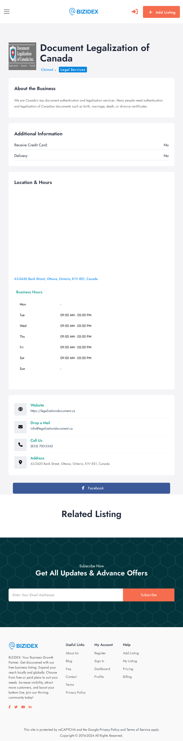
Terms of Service (138, 729)
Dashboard (102, 668)
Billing (127, 676)
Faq (68, 668)
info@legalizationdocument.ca (51, 428)
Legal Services (73, 69)
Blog (69, 661)
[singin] (135, 11)
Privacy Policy (76, 692)
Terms (70, 684)
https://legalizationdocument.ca (52, 410)
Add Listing (166, 12)
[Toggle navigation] (6, 11)
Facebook (95, 488)
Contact (71, 676)
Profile (99, 676)
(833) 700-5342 (41, 446)
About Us (72, 653)
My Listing (130, 661)
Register (100, 653)
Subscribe (149, 595)
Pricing (128, 668)
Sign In (99, 661)
